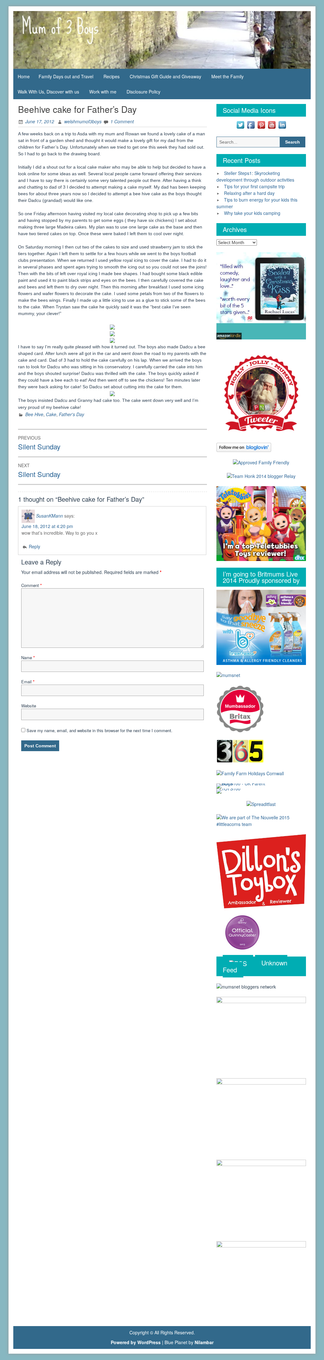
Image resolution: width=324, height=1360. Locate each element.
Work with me (102, 91)
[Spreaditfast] (261, 803)
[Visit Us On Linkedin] (282, 124)
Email (27, 682)
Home (24, 76)
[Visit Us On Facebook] (251, 124)
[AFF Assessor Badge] (261, 462)
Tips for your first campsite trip (254, 186)
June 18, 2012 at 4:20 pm (47, 526)
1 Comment (122, 121)
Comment (31, 585)
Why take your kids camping (252, 213)
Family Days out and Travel (66, 76)
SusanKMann (49, 515)
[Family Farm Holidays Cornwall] (250, 773)
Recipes (111, 76)
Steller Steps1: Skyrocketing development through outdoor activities (255, 176)
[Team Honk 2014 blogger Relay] (261, 476)
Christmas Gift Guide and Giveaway (165, 76)
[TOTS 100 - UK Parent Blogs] (242, 785)
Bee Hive (34, 414)
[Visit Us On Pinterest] (261, 124)
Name (28, 657)
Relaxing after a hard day (249, 193)
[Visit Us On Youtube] (271, 124)
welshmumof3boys (83, 121)
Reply (34, 546)
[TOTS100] (228, 790)
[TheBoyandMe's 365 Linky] (240, 750)
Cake (51, 414)
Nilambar (204, 1342)
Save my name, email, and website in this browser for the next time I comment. (99, 730)
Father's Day (71, 414)
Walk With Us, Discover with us (48, 91)
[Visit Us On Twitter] (240, 124)
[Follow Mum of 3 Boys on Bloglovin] (243, 446)
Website (28, 706)
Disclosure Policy (143, 91)
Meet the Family (227, 76)
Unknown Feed (255, 966)
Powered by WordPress (136, 1342)
